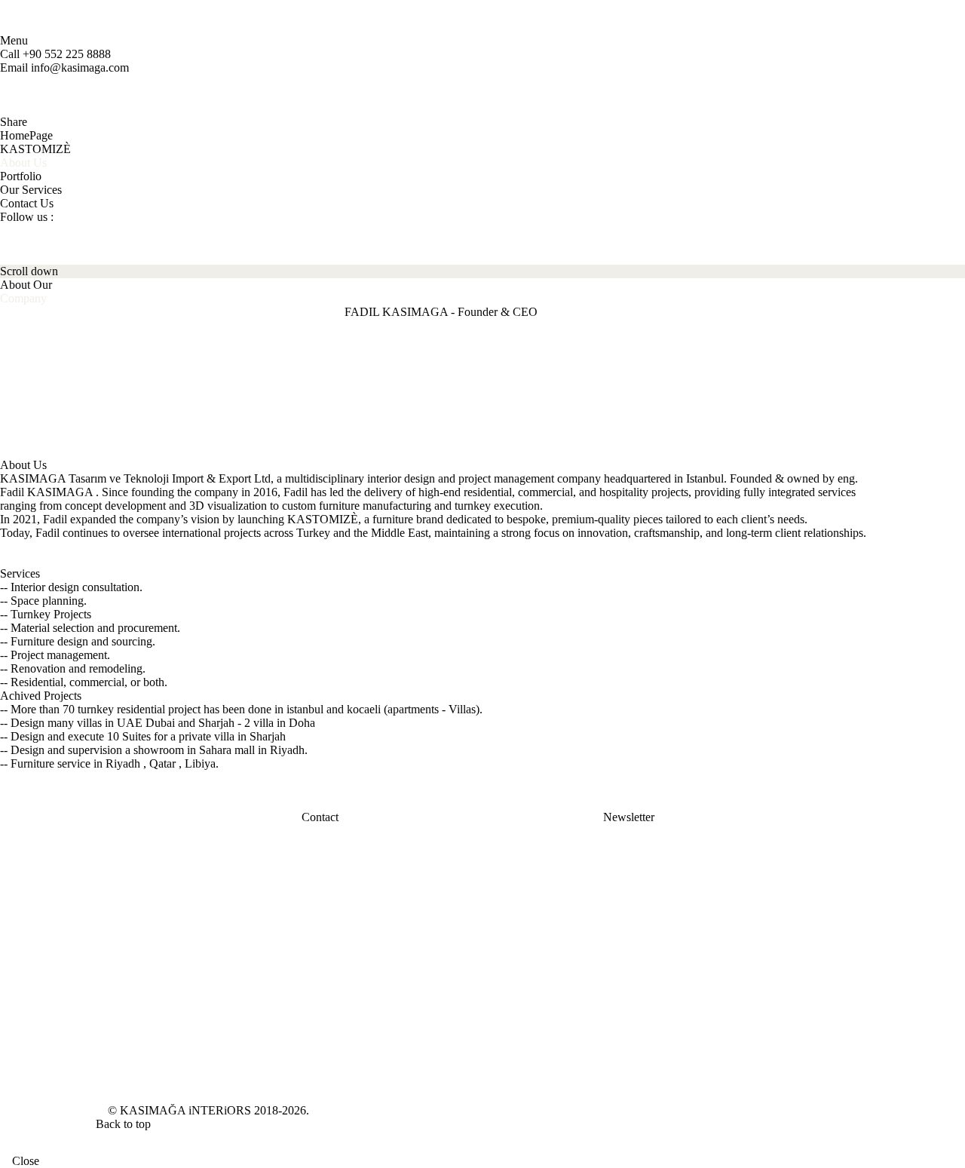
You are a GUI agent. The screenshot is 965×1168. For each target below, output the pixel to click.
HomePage (26, 135)
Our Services (31, 189)
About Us (23, 162)
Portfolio (20, 176)
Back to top (125, 1123)
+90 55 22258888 (378, 829)
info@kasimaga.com (80, 67)
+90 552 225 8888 (67, 54)
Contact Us (27, 203)
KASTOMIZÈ (35, 149)
